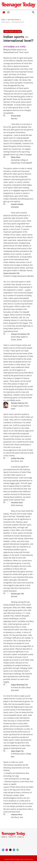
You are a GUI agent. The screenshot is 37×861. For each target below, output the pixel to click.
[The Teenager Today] (4, 12)
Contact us (20, 837)
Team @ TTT (12, 837)
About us (4, 837)
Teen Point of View (12, 31)
